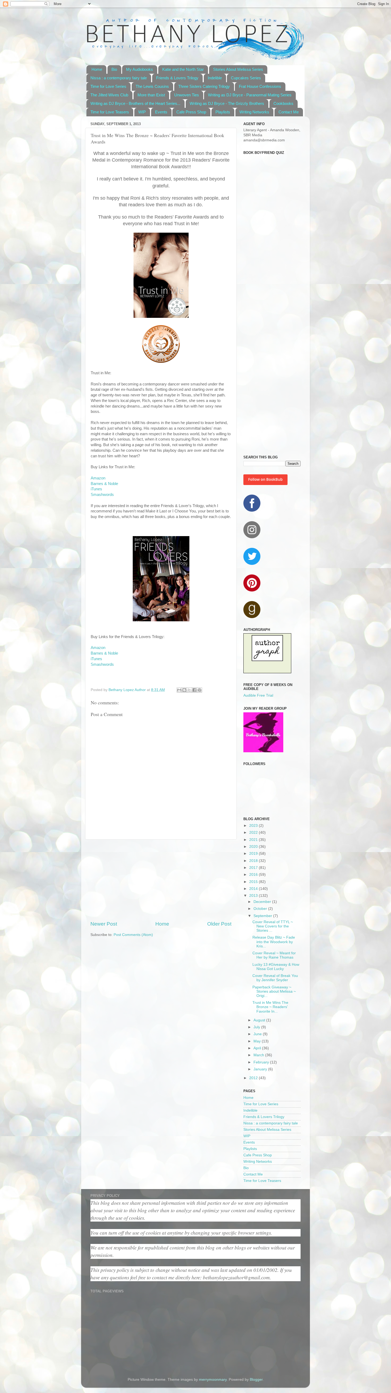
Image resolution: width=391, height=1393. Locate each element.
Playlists (222, 112)
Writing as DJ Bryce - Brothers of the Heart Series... (135, 103)
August (259, 1020)
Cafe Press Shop (191, 112)
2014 (254, 889)
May (257, 1041)
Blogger (256, 1380)
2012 (254, 1078)
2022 (254, 833)
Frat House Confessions (260, 86)
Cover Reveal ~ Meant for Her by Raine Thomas (274, 955)
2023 (254, 826)
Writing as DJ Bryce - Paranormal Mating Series (250, 95)
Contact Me (288, 112)
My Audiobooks (139, 69)
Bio (114, 69)
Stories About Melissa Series (238, 69)
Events (161, 112)
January (260, 1069)
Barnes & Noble (104, 484)
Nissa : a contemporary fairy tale (118, 78)
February (261, 1062)
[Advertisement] (161, 880)
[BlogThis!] (184, 690)
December (262, 902)
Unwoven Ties (186, 95)
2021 (254, 840)
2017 (254, 868)
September (263, 916)
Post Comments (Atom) (133, 935)
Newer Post (103, 924)
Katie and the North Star (183, 69)
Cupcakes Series (246, 78)
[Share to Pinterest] (199, 690)
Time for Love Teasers (109, 112)
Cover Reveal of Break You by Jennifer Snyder (275, 978)
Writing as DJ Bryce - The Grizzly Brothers (227, 103)
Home (96, 69)
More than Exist (151, 95)
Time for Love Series (108, 86)
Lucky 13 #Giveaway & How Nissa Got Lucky (275, 967)
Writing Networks (254, 112)
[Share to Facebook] (194, 690)
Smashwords (102, 494)
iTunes (96, 489)
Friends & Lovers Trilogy (177, 78)
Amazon (98, 478)
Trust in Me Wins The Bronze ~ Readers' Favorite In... (270, 1007)
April (257, 1048)
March (259, 1055)
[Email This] (179, 690)
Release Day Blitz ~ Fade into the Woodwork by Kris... (273, 941)
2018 (254, 861)
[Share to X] (189, 690)
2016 (254, 875)
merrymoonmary (213, 1380)
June (258, 1034)
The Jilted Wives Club (109, 95)
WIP (142, 112)
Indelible (215, 78)
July (257, 1027)
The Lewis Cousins (152, 86)
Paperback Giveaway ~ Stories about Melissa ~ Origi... (274, 991)
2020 (254, 847)
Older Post (219, 924)
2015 (254, 882)
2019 (254, 854)
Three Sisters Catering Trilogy (204, 86)
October (260, 909)
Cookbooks (283, 103)
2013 (254, 896)
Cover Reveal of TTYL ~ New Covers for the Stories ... (272, 926)
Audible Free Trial (258, 695)
